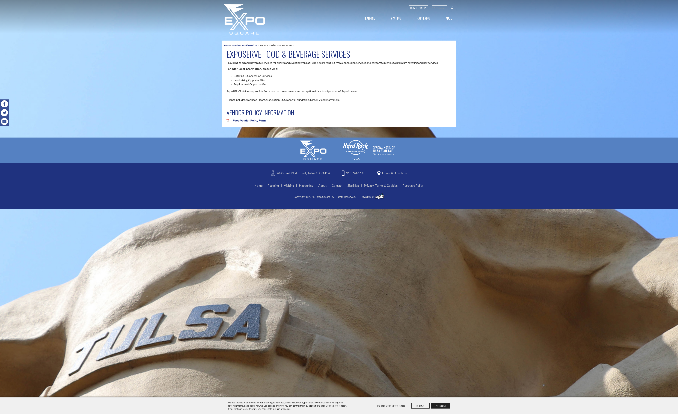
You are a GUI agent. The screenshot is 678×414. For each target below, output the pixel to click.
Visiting (396, 18)
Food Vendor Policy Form (249, 120)
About (450, 18)
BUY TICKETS (418, 8)
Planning (369, 18)
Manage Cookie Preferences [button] (391, 405)
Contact (337, 185)
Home (227, 45)
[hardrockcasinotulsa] (369, 150)
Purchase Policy (413, 185)
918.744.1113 (355, 173)
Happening (423, 18)
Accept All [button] (441, 405)
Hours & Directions (395, 173)
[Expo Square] (244, 19)
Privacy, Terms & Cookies (381, 185)
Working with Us (249, 45)
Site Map (353, 185)
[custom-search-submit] (452, 7)
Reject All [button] (420, 405)
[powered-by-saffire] (379, 196)
